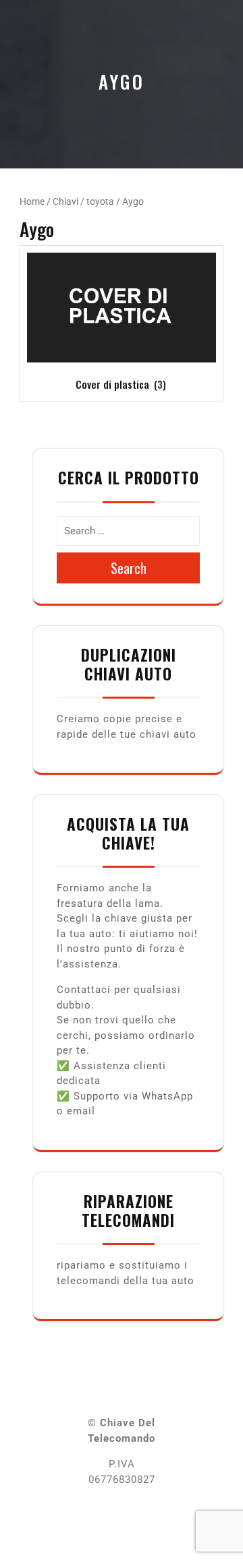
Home (32, 201)
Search (128, 568)
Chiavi (65, 201)
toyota (100, 201)
